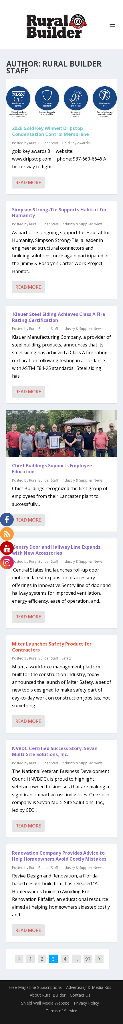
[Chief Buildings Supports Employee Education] (61, 433)
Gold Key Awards (76, 143)
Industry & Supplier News (82, 224)
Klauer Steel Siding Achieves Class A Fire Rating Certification (58, 317)
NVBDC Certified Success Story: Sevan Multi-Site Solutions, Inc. (55, 751)
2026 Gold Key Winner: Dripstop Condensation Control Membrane (50, 131)
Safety (67, 658)
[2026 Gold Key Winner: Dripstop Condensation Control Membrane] (61, 99)
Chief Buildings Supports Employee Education (52, 468)
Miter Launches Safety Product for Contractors (52, 647)
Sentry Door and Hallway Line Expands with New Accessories (56, 550)
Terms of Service (61, 1010)
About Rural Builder (48, 995)
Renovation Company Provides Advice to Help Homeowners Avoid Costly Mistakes (59, 856)
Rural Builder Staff (43, 143)
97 (87, 959)
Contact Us (80, 995)
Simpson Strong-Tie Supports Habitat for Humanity (59, 213)
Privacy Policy (86, 1003)
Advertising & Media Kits (88, 987)
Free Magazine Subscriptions (35, 987)
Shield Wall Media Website (45, 1003)
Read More (28, 182)
